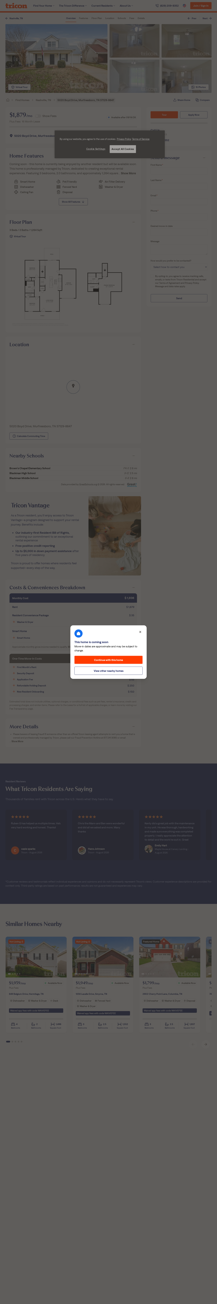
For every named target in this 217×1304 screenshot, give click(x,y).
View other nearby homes (108, 670)
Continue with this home (108, 659)
